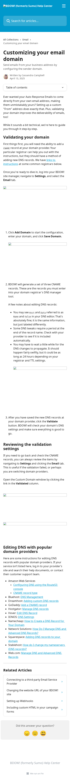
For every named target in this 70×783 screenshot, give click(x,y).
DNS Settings (26, 617)
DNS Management (32, 597)
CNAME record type (25, 593)
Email (25, 39)
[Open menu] (64, 6)
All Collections (11, 39)
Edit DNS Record (27, 613)
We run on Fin (37, 773)
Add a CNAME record (34, 605)
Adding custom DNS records (41, 601)
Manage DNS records (35, 609)
